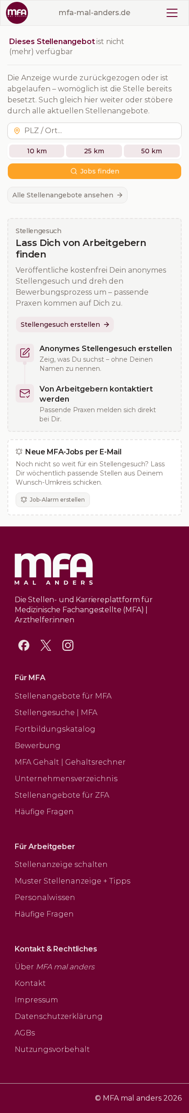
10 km (37, 151)
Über (54, 966)
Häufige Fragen (44, 811)
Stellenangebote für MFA (63, 696)
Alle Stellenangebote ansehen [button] (62, 195)
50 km (151, 151)
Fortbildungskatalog (55, 729)
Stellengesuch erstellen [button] (60, 324)
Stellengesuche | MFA (56, 712)
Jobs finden (99, 171)
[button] (101, 131)
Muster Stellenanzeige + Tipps (72, 881)
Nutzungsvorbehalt (52, 1049)
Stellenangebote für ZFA (62, 795)
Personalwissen (45, 897)
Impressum (36, 1000)
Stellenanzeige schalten (61, 864)
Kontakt (30, 983)
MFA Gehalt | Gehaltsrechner (70, 762)
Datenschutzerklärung (59, 1016)
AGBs (25, 1033)
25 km (94, 151)
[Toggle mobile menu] (172, 13)
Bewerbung (38, 745)
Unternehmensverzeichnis (66, 778)
